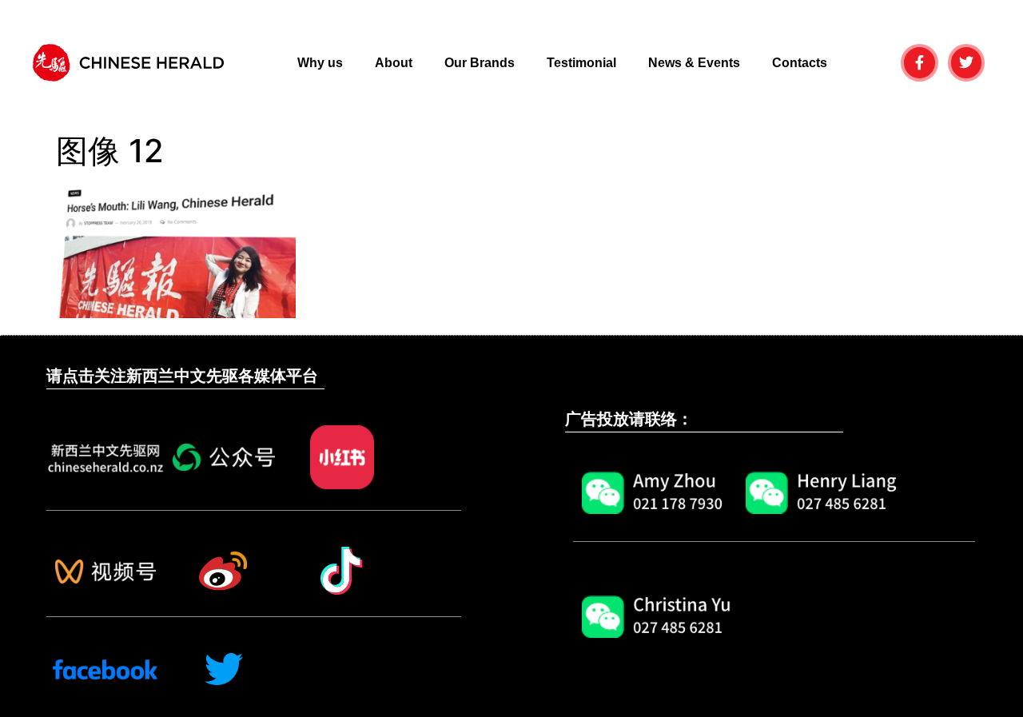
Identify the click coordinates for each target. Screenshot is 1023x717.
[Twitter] (966, 63)
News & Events (694, 63)
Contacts (799, 63)
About (393, 63)
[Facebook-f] (919, 63)
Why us (320, 63)
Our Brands (479, 63)
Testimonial (581, 63)
